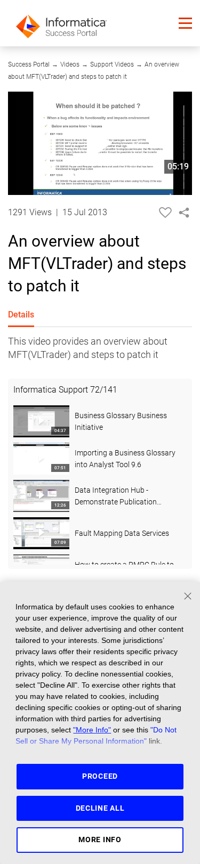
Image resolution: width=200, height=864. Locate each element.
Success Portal (29, 64)
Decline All (100, 808)
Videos (69, 64)
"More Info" (92, 730)
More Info (99, 839)
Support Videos (112, 64)
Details (21, 314)
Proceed (100, 776)
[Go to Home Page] (61, 23)
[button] (185, 23)
